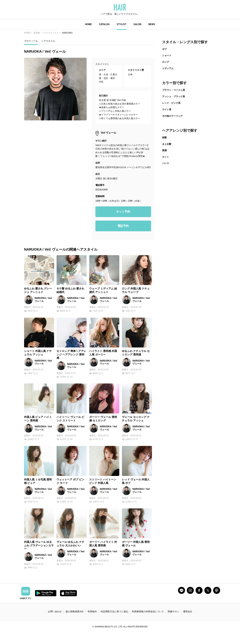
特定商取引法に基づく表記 (114, 611)
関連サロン (173, 611)
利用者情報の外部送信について (148, 611)
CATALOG (104, 24)
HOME (88, 24)
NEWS (151, 24)
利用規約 (92, 611)
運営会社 (187, 611)
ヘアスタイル (48, 41)
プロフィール (31, 41)
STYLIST (121, 24)
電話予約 (123, 225)
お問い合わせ (55, 611)
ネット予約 (123, 211)
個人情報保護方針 (75, 611)
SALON (137, 24)
